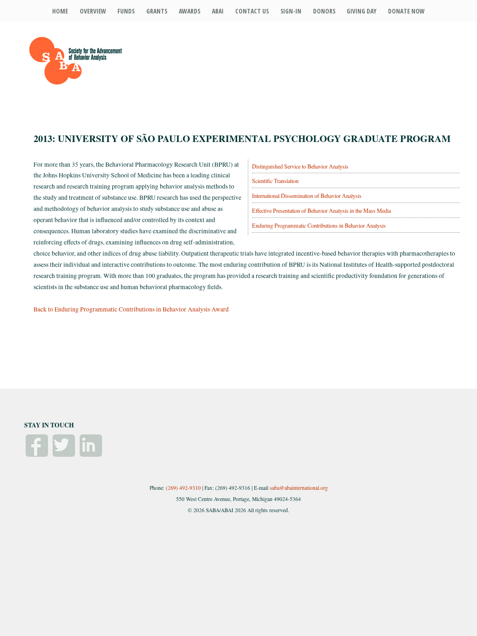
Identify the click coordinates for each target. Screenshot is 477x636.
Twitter (64, 445)
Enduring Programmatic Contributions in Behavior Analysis (319, 225)
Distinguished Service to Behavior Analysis (300, 166)
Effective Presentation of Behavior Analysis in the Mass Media (321, 210)
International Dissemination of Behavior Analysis (306, 195)
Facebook (37, 445)
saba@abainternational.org (299, 487)
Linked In (91, 445)
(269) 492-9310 (183, 487)
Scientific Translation (275, 180)
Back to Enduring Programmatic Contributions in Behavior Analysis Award (131, 309)
